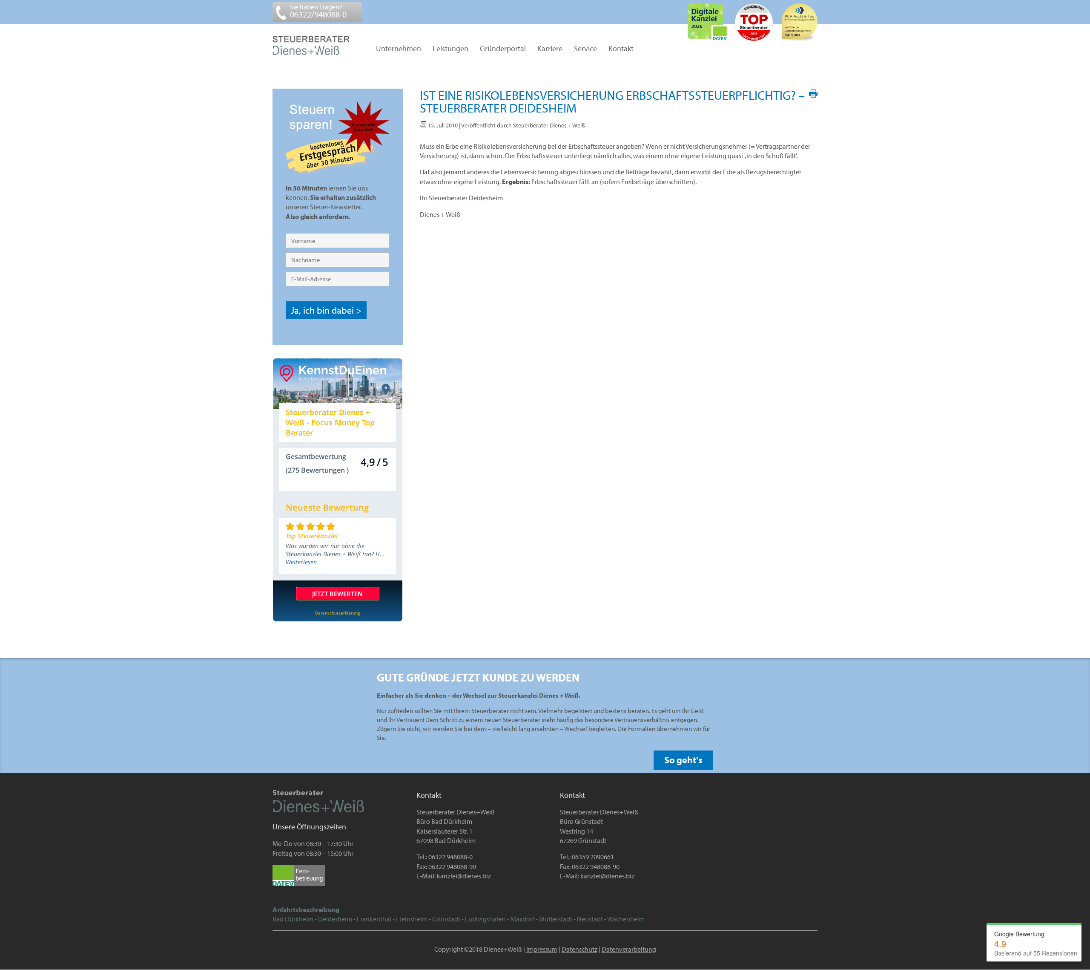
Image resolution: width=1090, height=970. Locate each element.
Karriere (549, 49)
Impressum (541, 949)
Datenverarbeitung (629, 949)
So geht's (683, 760)
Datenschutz (579, 949)
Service (585, 49)
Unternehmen (398, 49)
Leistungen (450, 49)
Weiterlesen (301, 562)
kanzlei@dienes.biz (464, 876)
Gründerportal (503, 49)
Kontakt (621, 49)
